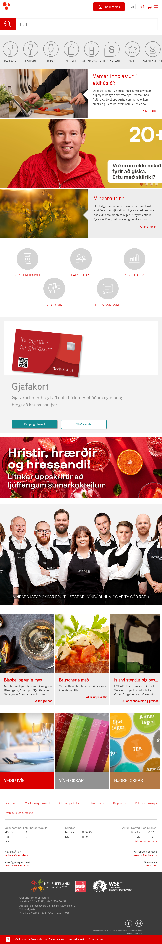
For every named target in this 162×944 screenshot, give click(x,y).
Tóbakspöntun (96, 803)
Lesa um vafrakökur (134, 933)
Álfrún (126, 827)
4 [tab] (156, 184)
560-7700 (150, 865)
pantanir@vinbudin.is (145, 855)
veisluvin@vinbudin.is (17, 865)
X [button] (8, 939)
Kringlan (70, 827)
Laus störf (10, 803)
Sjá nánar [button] (96, 939)
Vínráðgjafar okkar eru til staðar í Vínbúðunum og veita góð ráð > (81, 596)
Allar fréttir (149, 111)
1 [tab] (141, 184)
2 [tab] (146, 184)
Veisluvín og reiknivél (37, 803)
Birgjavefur (119, 803)
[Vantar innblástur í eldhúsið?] (44, 93)
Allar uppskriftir (96, 697)
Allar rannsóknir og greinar (140, 701)
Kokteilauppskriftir (68, 803)
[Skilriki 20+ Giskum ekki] (81, 153)
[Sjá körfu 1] (149, 7)
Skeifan (151, 827)
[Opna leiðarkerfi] (156, 7)
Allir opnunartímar (146, 841)
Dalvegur (136, 827)
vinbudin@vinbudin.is (16, 855)
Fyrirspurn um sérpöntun (19, 812)
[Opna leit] (142, 7)
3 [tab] (151, 184)
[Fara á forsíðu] (6, 6)
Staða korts (84, 424)
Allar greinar (148, 227)
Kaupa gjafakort (34, 424)
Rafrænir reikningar (146, 803)
